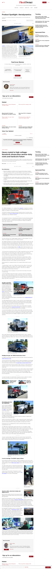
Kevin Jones (4, 163)
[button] (2, 2)
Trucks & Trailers (4, 149)
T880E (4, 409)
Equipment (35, 7)
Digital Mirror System (15, 509)
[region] (17, 135)
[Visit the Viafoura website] (31, 137)
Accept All (48, 567)
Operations (16, 7)
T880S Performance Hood (6, 358)
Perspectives (27, 7)
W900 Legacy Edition (15, 462)
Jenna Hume (4, 20)
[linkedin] (16, 23)
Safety (32, 7)
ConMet (3, 45)
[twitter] (17, 23)
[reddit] (19, 23)
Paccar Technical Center (14, 213)
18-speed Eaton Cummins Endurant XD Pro (23, 362)
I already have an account (17, 77)
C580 (3, 291)
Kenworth (21, 208)
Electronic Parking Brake (19, 499)
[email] (20, 23)
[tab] (4, 133)
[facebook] (14, 23)
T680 (19, 246)
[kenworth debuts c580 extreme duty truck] (22, 382)
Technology (22, 7)
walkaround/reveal (28, 297)
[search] (4, 2)
